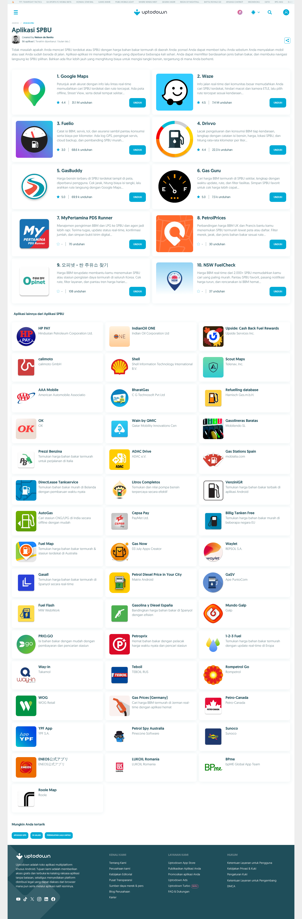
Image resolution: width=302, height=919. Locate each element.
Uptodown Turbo (182, 886)
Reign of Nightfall (189, 2)
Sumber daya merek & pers (126, 886)
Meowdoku (254, 2)
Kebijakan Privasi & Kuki (241, 868)
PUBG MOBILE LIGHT (124, 2)
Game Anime (104, 2)
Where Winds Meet (148, 2)
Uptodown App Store (181, 863)
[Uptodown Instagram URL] (39, 899)
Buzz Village (294, 2)
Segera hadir (168, 2)
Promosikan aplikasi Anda (184, 874)
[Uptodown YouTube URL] (18, 899)
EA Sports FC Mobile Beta (59, 2)
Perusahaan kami (119, 868)
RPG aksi (279, 2)
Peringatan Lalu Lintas (59, 835)
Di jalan (36, 835)
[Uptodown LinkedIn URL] (46, 899)
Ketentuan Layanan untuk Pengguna (249, 863)
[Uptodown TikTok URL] (25, 899)
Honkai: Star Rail (84, 2)
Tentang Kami (117, 863)
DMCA (231, 886)
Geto (267, 2)
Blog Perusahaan (119, 891)
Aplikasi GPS (20, 835)
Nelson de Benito (44, 37)
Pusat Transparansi (120, 880)
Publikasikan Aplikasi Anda (184, 868)
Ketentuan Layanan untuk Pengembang (252, 880)
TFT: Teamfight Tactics (30, 2)
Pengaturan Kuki (237, 874)
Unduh (137, 102)
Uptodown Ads (178, 880)
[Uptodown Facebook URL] (53, 899)
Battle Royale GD (212, 2)
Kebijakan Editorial (120, 874)
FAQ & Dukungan (178, 891)
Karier (112, 897)
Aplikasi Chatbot (234, 2)
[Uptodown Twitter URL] (32, 899)
